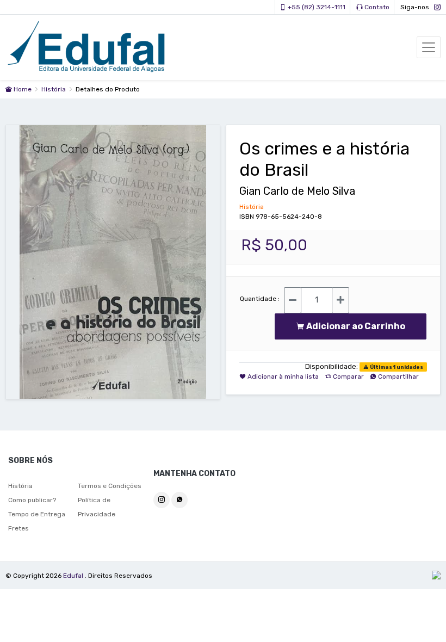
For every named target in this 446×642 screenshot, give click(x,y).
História (54, 89)
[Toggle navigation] (429, 47)
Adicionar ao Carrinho (358, 326)
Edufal (74, 575)
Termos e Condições (109, 486)
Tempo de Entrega (36, 514)
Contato (376, 7)
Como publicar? (32, 500)
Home (22, 89)
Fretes (18, 528)
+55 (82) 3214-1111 (315, 7)
